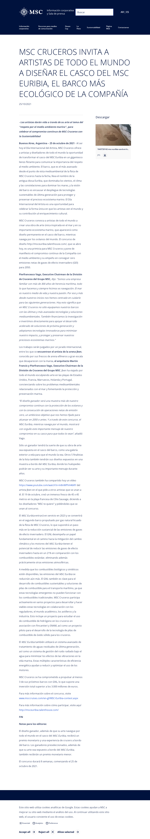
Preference (53, 823)
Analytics (39, 823)
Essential (26, 823)
